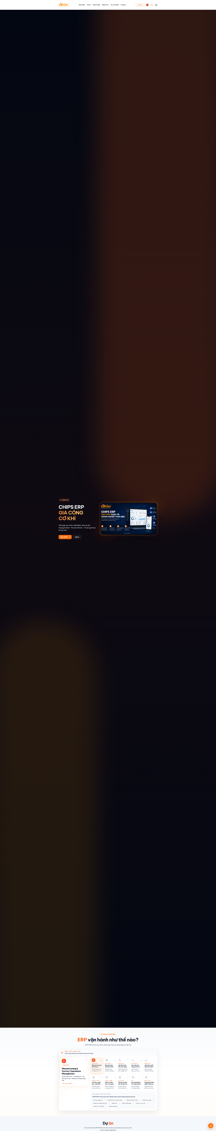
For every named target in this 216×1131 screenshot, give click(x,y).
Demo (140, 5)
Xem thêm (64, 537)
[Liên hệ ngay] (210, 1125)
